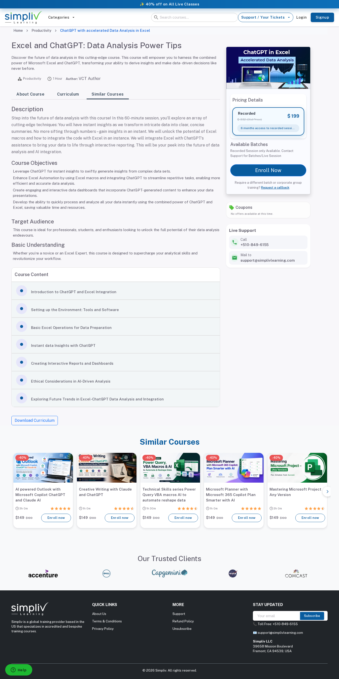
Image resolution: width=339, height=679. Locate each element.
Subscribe (312, 616)
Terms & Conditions (107, 621)
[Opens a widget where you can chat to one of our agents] (18, 670)
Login (301, 17)
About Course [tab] (30, 94)
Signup (322, 17)
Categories (58, 17)
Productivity (41, 31)
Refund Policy (183, 621)
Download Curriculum (35, 420)
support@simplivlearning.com (280, 633)
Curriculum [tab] (68, 94)
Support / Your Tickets (263, 17)
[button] (116, 290)
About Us (99, 614)
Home (18, 31)
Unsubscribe (182, 629)
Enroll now (56, 518)
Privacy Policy (103, 629)
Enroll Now (268, 170)
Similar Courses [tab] (108, 94)
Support (178, 614)
